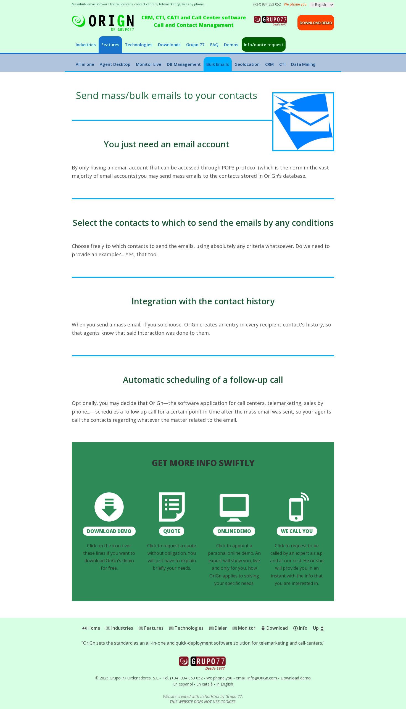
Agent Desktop (115, 64)
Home (93, 628)
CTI (282, 64)
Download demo (316, 22)
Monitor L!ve (148, 64)
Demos (231, 44)
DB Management (184, 64)
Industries (86, 44)
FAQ (214, 44)
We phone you (219, 678)
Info (302, 628)
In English (224, 684)
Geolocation (247, 64)
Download (276, 628)
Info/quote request (263, 44)
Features (110, 44)
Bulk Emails (217, 64)
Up (316, 628)
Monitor (246, 628)
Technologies (138, 44)
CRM (269, 64)
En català (204, 684)
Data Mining (303, 64)
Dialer (220, 628)
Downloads (169, 44)
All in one (85, 64)
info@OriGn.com (262, 678)
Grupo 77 (195, 44)
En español (183, 684)
